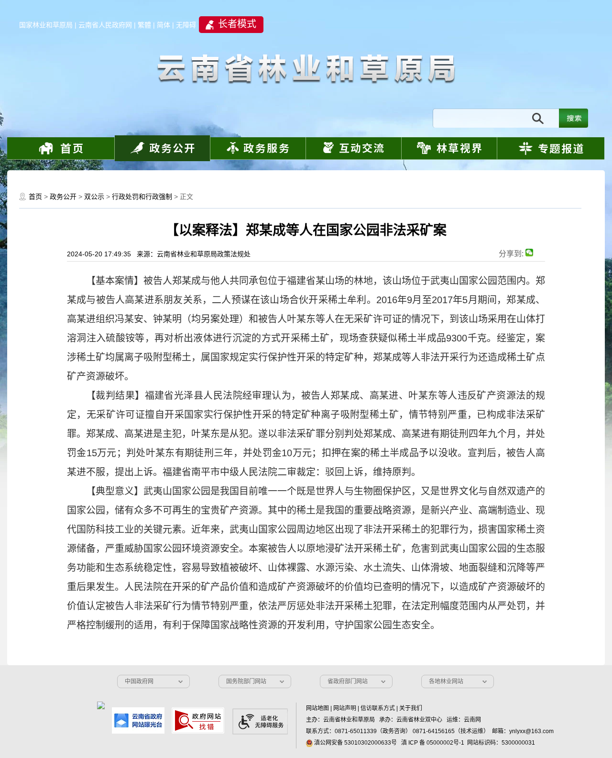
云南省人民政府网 (105, 25)
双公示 (94, 196)
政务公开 (63, 196)
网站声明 (344, 708)
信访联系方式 (378, 708)
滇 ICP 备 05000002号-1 (432, 742)
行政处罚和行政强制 (142, 196)
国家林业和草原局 (46, 25)
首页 (35, 196)
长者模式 (237, 24)
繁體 (144, 25)
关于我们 (410, 708)
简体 (163, 25)
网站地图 (317, 708)
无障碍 (186, 25)
